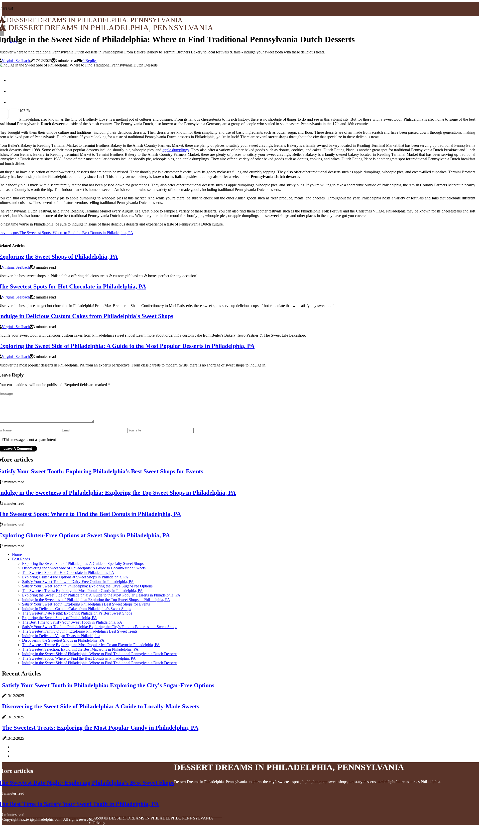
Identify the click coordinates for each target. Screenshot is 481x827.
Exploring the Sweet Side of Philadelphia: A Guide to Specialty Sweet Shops (83, 563)
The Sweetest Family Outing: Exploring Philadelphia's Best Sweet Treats (79, 631)
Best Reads (21, 559)
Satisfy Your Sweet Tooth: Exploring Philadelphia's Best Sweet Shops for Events (86, 604)
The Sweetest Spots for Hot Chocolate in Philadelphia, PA (68, 572)
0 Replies (89, 60)
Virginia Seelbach (16, 60)
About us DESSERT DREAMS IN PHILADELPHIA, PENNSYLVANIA (153, 818)
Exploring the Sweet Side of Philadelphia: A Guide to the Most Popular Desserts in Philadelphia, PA (101, 595)
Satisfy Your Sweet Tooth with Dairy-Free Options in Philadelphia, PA (78, 581)
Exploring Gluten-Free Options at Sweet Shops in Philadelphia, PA (75, 577)
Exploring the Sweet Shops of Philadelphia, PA (59, 618)
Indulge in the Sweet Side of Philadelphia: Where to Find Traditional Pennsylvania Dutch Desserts (99, 654)
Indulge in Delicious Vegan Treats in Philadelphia (61, 636)
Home (17, 554)
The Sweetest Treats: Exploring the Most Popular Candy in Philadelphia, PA (82, 590)
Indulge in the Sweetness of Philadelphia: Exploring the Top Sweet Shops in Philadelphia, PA (96, 599)
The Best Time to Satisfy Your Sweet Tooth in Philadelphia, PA (72, 622)
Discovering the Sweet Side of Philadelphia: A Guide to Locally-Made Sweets (84, 568)
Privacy (99, 822)
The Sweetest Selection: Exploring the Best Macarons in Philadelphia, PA (80, 649)
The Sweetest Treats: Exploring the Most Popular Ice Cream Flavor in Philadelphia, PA (91, 645)
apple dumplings (176, 150)
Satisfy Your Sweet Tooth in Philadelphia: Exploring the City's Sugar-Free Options (87, 586)
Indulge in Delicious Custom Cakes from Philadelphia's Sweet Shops (76, 609)
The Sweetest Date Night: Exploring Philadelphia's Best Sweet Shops (77, 613)
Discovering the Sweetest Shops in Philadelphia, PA (63, 640)
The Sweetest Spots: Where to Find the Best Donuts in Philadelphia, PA (79, 658)
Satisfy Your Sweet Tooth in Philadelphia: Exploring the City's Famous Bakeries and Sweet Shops (99, 627)
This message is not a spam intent (29, 439)
